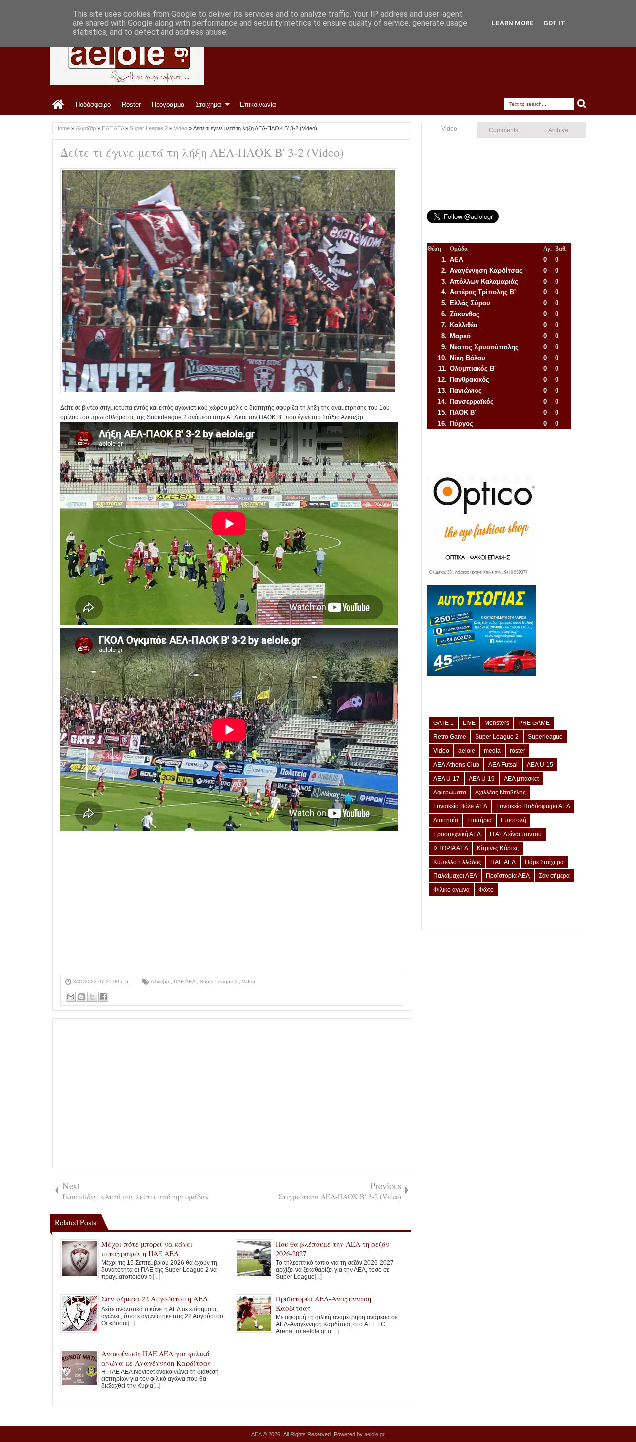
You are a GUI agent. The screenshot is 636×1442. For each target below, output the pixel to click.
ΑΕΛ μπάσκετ (521, 778)
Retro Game (449, 736)
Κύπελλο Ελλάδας (457, 862)
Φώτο (486, 889)
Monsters (496, 723)
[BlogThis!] (81, 997)
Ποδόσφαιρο (93, 104)
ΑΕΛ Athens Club (456, 764)
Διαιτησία (445, 820)
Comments (503, 130)
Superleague (545, 736)
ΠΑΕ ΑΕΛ (185, 981)
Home (58, 105)
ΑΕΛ (257, 1434)
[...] (156, 1276)
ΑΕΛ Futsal (503, 764)
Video (248, 981)
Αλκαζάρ (161, 981)
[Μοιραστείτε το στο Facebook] (103, 997)
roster (517, 750)
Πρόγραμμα (168, 104)
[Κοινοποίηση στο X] (92, 997)
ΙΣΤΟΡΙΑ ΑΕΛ (450, 848)
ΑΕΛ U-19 (482, 778)
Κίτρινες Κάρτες (498, 848)
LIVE (469, 723)
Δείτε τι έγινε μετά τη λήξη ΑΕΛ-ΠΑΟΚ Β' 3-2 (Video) (202, 152)
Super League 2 (219, 981)
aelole (466, 750)
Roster (131, 104)
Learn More (512, 23)
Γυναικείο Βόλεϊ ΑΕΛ (460, 806)
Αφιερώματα (449, 792)
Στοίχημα (208, 104)
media (492, 750)
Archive (558, 130)
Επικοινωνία (258, 104)
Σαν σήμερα (554, 875)
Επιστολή (513, 820)
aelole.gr (374, 1434)
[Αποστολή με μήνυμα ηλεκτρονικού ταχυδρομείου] (71, 997)
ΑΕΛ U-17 (446, 778)
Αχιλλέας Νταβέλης (500, 792)
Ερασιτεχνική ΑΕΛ (457, 834)
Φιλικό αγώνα (451, 889)
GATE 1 (443, 723)
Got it (554, 23)
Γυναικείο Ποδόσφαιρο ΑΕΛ (533, 806)
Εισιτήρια (479, 820)
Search (582, 104)
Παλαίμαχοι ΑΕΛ (455, 875)
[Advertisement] (231, 904)
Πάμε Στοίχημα (544, 862)
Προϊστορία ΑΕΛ (508, 875)
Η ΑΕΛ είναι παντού (516, 834)
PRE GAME (534, 723)
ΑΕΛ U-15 (540, 764)
